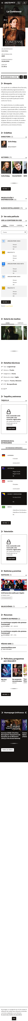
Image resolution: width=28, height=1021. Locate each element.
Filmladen (15, 484)
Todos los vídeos (7, 750)
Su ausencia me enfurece (17, 680)
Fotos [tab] (7, 323)
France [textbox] (5, 232)
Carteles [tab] (20, 323)
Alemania (11, 455)
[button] (20, 328)
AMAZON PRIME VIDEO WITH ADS (13, 265)
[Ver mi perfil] (24, 3)
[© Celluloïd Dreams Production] (11, 333)
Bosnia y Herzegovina (15, 494)
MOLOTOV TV (11, 252)
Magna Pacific (16, 471)
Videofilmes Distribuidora (19, 510)
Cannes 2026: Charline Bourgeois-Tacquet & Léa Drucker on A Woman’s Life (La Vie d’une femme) (10, 735)
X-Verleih (15, 458)
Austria (10, 481)
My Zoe (4, 680)
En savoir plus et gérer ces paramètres (11, 1014)
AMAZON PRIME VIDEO (13, 241)
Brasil (10, 507)
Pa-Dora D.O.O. (17, 497)
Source (3, 306)
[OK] (14, 1018)
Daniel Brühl (17, 176)
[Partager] (21, 77)
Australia (11, 468)
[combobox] (14, 232)
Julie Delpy (4, 51)
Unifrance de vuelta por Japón (12, 593)
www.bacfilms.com (8, 647)
